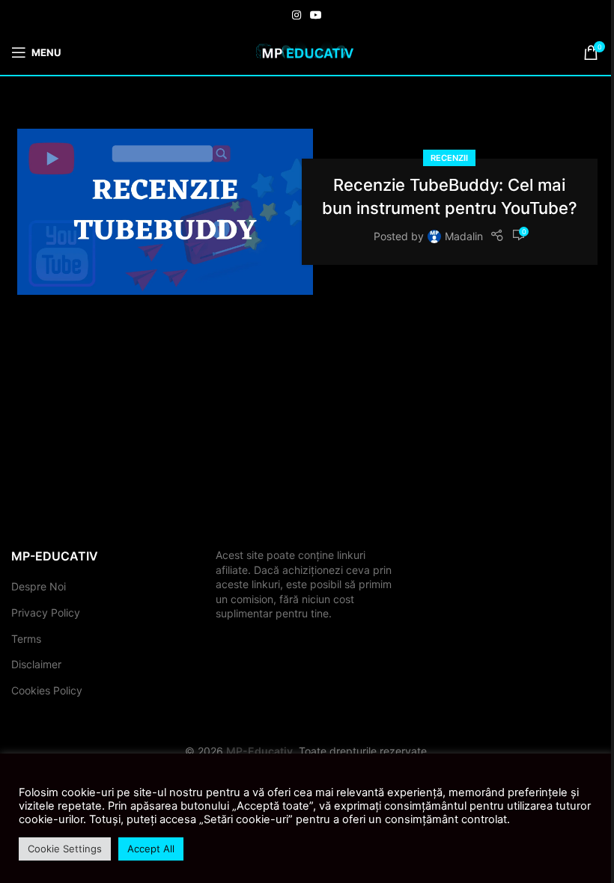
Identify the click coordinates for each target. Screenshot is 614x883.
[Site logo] (307, 51)
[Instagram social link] (297, 15)
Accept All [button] (150, 849)
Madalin (464, 236)
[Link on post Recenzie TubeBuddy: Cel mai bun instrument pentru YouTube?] (165, 212)
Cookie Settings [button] (65, 849)
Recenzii (449, 158)
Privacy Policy (45, 612)
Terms (26, 638)
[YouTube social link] (316, 15)
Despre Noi (38, 586)
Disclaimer (36, 664)
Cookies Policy (46, 690)
